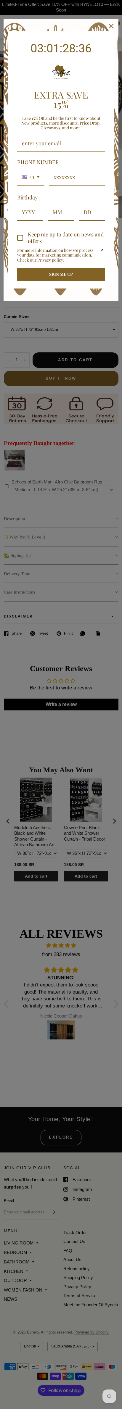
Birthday (27, 197)
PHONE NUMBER (38, 162)
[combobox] (30, 177)
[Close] (111, 26)
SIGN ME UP (61, 274)
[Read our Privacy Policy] (101, 250)
